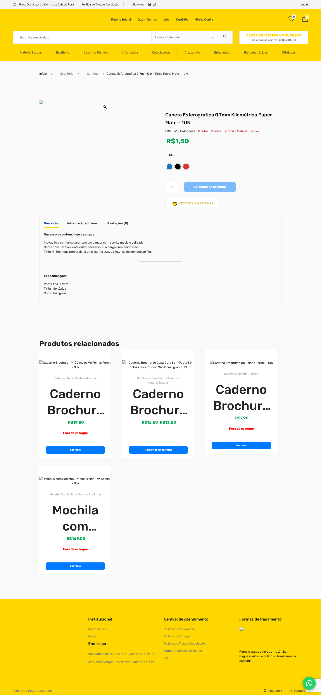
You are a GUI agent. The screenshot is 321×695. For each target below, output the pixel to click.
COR (172, 155)
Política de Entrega (177, 636)
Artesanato (192, 52)
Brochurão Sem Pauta (151, 378)
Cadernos (60, 378)
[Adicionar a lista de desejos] (101, 356)
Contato (182, 19)
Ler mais (75, 449)
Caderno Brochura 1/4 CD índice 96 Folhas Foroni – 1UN (75, 402)
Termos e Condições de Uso (183, 651)
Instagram (301, 691)
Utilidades (289, 52)
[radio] (169, 166)
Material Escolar (31, 52)
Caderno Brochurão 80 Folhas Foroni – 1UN (241, 398)
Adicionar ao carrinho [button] (158, 449)
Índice (71, 378)
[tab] (51, 225)
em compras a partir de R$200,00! (273, 37)
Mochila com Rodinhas (86, 494)
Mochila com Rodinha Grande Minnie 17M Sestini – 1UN (75, 518)
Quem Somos (147, 19)
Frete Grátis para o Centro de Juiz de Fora (46, 4)
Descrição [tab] (51, 223)
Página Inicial (121, 19)
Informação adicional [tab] (82, 223)
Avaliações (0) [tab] (117, 223)
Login (304, 4)
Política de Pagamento (179, 629)
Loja (166, 19)
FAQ (166, 658)
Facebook (275, 691)
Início (43, 74)
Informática (130, 52)
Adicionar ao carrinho (209, 187)
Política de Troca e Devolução (100, 4)
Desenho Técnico (95, 52)
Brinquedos (222, 52)
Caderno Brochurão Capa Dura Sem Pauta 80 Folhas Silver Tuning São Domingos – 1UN (158, 402)
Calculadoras (161, 52)
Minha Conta (204, 19)
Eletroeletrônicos (256, 52)
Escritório (62, 52)
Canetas (92, 74)
